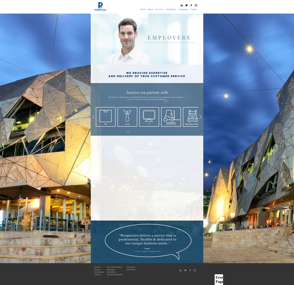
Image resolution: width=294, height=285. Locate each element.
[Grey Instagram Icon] (194, 270)
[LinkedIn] (180, 270)
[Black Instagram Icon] (195, 5)
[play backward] (93, 117)
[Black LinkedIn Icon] (181, 5)
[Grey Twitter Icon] (185, 270)
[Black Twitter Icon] (186, 5)
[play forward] (200, 117)
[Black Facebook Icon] (191, 5)
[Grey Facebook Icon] (190, 270)
